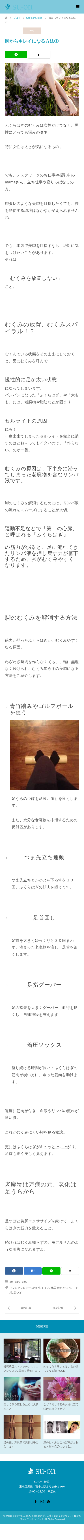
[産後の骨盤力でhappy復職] (60, 1307)
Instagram (42, 1501)
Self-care (14, 30)
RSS (48, 1501)
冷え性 (36, 1287)
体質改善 (56, 1287)
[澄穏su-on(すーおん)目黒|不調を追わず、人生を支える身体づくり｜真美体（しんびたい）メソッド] (19, 6)
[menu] (77, 7)
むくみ (46, 1287)
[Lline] (16, 54)
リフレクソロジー (20, 1287)
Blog (32, 30)
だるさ (67, 1287)
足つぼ (17, 1292)
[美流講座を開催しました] (23, 1307)
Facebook (35, 1501)
